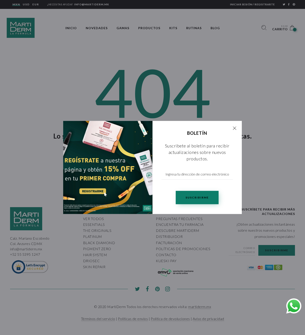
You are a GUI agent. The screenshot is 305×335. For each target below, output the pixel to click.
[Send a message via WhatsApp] (294, 306)
